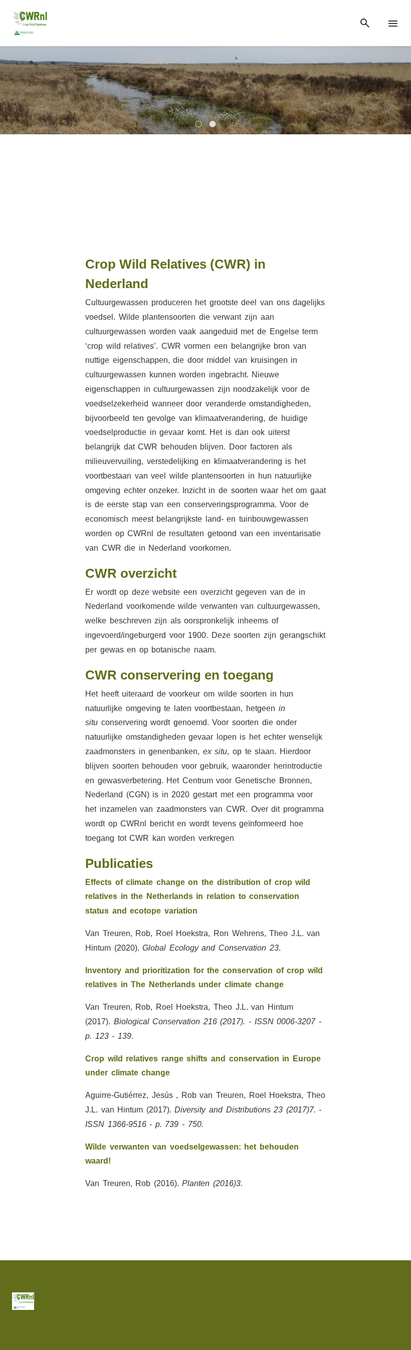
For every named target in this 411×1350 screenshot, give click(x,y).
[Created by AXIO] (391, 1300)
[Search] (365, 23)
